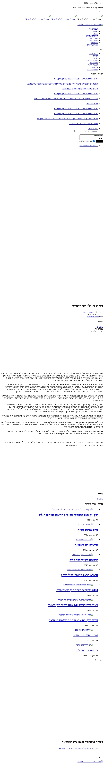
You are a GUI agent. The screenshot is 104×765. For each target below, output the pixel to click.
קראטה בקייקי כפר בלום (84, 560)
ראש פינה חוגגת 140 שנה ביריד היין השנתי (73, 605)
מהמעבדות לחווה (88, 529)
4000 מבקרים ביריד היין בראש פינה (77, 590)
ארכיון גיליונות (92, 45)
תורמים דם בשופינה (86, 545)
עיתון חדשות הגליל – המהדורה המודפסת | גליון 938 (76, 114)
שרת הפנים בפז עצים (85, 635)
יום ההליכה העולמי (87, 650)
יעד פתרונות (5, 764)
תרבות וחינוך (93, 40)
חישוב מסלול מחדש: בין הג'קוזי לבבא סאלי (80, 89)
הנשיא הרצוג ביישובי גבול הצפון (79, 575)
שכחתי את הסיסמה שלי (89, 146)
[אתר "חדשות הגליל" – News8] (51, 19)
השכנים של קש (92, 36)
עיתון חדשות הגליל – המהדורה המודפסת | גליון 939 (76, 109)
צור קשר (94, 43)
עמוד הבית (99, 329)
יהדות (95, 33)
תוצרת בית (94, 38)
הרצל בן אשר (88, 312)
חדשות (95, 31)
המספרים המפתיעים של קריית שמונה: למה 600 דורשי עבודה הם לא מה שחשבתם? (62, 84)
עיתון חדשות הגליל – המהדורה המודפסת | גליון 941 (76, 79)
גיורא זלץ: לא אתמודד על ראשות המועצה (73, 620)
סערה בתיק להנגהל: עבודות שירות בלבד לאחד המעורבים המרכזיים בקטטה (66, 99)
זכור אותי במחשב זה (84, 141)
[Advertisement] (95, 187)
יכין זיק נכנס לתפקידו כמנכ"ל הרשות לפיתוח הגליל (68, 515)
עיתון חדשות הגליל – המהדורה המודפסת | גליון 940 (76, 94)
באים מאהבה (92, 104)
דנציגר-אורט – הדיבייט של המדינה (83, 124)
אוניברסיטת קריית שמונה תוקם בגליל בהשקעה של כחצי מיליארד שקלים (67, 118)
